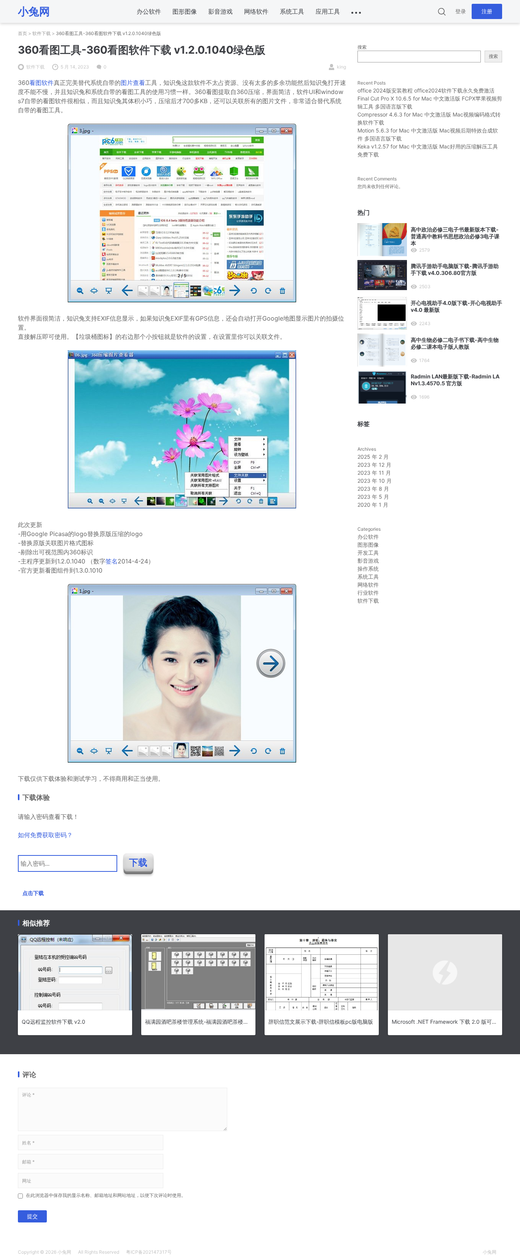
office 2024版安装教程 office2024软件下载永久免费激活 (425, 90)
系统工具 (292, 11)
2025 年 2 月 (373, 456)
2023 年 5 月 (373, 496)
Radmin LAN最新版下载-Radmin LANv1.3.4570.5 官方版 (455, 379)
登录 (460, 11)
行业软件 (368, 592)
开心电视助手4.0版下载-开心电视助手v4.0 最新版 (456, 306)
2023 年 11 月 (374, 472)
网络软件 (256, 11)
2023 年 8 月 (373, 488)
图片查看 (133, 82)
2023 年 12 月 (374, 464)
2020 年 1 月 (372, 504)
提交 (32, 1216)
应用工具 (328, 11)
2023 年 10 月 (374, 480)
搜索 (362, 47)
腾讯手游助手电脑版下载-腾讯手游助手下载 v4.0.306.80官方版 (455, 269)
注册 (487, 11)
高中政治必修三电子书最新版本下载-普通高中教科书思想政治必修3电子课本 (455, 236)
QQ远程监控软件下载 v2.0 (53, 1021)
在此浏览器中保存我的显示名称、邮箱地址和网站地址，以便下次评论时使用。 (106, 1195)
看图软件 (41, 82)
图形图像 (184, 11)
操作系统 (368, 568)
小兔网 (64, 1252)
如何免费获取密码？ (45, 835)
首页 (22, 33)
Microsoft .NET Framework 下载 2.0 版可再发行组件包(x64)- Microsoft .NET (445, 1021)
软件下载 (41, 33)
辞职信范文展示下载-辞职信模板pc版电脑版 (320, 1021)
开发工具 (368, 552)
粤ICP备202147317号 (149, 1252)
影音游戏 (220, 11)
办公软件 (149, 11)
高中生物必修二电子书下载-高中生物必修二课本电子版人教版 (455, 343)
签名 (111, 561)
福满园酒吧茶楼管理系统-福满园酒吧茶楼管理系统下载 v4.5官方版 (198, 1021)
